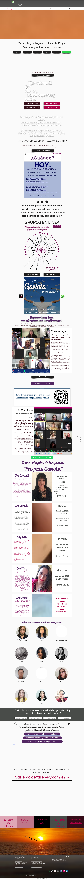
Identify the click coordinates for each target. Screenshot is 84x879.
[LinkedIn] (67, 871)
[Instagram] (64, 871)
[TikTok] (52, 871)
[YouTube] (55, 871)
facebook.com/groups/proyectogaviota (32, 398)
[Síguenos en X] (58, 871)
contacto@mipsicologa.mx (30, 875)
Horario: (62, 570)
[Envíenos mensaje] (49, 871)
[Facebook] (61, 871)
